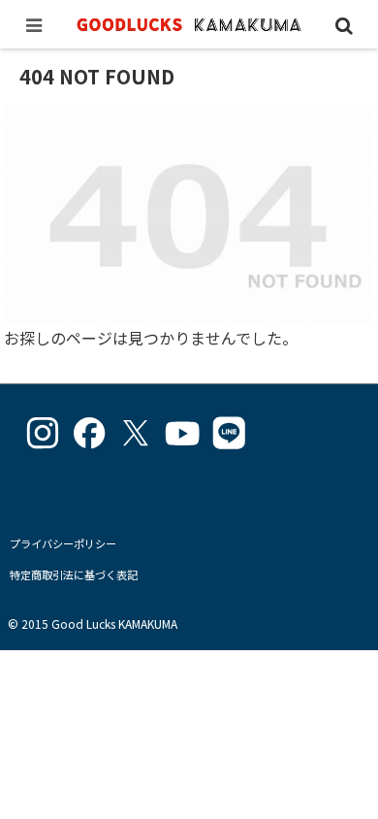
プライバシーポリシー (63, 543)
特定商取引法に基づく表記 (74, 574)
